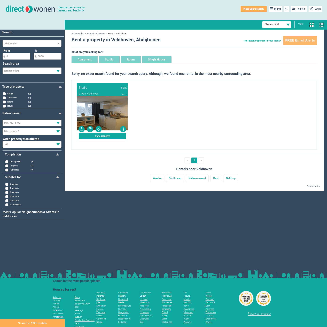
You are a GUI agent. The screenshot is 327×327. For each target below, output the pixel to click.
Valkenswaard (197, 178)
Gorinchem (101, 318)
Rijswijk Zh (167, 295)
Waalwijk (188, 322)
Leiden (143, 295)
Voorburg (188, 315)
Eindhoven (175, 178)
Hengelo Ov (123, 312)
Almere (56, 306)
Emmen (100, 309)
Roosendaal (167, 302)
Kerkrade (122, 322)
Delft (77, 323)
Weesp (209, 295)
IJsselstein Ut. (124, 318)
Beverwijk (79, 310)
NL (286, 9)
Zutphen (209, 315)
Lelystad (143, 299)
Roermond (167, 299)
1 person (14, 184)
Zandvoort (210, 302)
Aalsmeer (57, 297)
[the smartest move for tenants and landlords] (30, 9)
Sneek (164, 315)
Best (216, 178)
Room (131, 59)
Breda (77, 313)
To (36, 50)
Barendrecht (80, 300)
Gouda (99, 322)
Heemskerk (123, 299)
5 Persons (14, 200)
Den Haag (100, 292)
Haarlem (122, 295)
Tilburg (187, 295)
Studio (109, 59)
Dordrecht (100, 299)
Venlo (186, 305)
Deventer (100, 295)
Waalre (157, 178)
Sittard (165, 312)
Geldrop (231, 178)
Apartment (85, 59)
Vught (186, 318)
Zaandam (210, 299)
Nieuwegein (145, 309)
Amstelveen (58, 313)
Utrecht (187, 299)
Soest (164, 318)
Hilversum (122, 315)
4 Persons (14, 196)
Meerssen (144, 305)
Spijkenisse (167, 322)
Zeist (208, 305)
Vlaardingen (189, 309)
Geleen (99, 315)
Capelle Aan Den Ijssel (85, 320)
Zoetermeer (211, 312)
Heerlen (121, 302)
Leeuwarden (145, 292)
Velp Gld (187, 302)
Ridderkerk (167, 292)
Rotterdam (167, 305)
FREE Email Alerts (300, 40)
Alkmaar (56, 300)
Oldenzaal (144, 318)
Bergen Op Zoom (82, 303)
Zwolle (209, 322)
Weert (208, 292)
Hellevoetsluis (124, 305)
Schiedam (166, 309)
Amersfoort (58, 310)
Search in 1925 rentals (32, 323)
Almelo (56, 303)
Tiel (185, 292)
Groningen (123, 292)
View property (102, 136)
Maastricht (145, 302)
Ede (98, 302)
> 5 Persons (15, 204)
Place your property (253, 8)
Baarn (77, 297)
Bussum (78, 316)
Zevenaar (210, 309)
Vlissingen (188, 312)
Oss (141, 322)
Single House (156, 59)
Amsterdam (58, 316)
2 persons (14, 188)
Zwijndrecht (211, 318)
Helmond (122, 309)
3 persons (14, 192)
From (6, 50)
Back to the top (313, 186)
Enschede (100, 312)
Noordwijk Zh (146, 315)
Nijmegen (144, 312)
